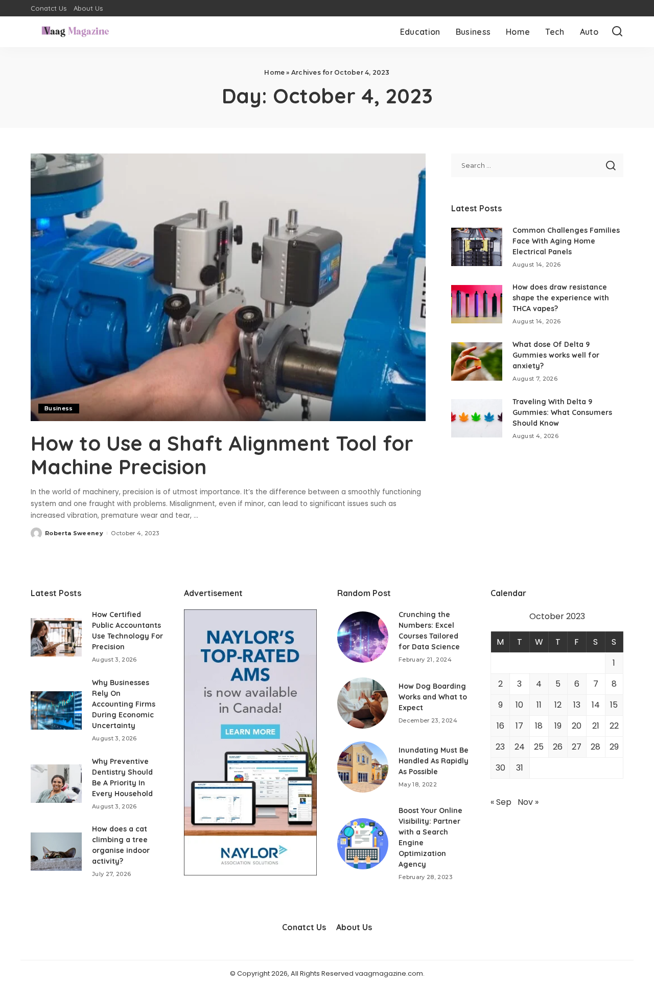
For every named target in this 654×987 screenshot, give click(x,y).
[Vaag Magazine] (75, 31)
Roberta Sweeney (74, 533)
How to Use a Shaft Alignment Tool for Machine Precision (222, 454)
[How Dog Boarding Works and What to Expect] (362, 703)
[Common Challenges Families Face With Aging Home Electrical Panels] (476, 247)
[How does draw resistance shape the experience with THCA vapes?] (476, 304)
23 (500, 747)
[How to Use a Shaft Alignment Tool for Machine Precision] (228, 287)
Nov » (528, 802)
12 (558, 705)
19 (558, 726)
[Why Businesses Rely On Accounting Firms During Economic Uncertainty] (56, 710)
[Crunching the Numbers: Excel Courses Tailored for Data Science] (362, 637)
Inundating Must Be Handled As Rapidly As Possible (434, 760)
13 (576, 705)
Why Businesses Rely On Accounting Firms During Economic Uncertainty (123, 704)
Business (58, 408)
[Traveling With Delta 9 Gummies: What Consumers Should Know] (476, 418)
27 (576, 747)
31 (519, 768)
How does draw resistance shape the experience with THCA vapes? (560, 297)
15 (614, 705)
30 (500, 768)
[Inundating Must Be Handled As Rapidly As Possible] (362, 767)
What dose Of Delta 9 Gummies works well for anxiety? (555, 355)
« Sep (501, 802)
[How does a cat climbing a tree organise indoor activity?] (56, 851)
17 (519, 726)
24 (520, 747)
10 (519, 705)
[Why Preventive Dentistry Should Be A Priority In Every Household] (56, 783)
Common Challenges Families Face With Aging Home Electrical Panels (566, 241)
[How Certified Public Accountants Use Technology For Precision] (56, 637)
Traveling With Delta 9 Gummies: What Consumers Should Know (562, 412)
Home (274, 72)
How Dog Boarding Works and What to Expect (433, 697)
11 (539, 705)
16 (500, 726)
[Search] (617, 31)
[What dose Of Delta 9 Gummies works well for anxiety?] (476, 361)
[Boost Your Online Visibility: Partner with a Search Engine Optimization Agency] (362, 843)
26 (558, 747)
